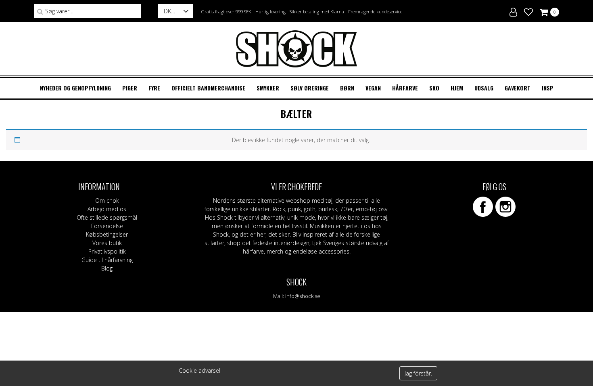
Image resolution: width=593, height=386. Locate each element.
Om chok (107, 200)
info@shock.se (302, 296)
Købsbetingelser (107, 234)
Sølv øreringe (309, 88)
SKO (434, 88)
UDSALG (483, 88)
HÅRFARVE (405, 88)
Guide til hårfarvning (107, 260)
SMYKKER (268, 88)
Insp (547, 88)
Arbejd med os (107, 209)
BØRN (347, 88)
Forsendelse (107, 226)
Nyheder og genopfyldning (75, 88)
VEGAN (373, 88)
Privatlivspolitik (107, 251)
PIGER (129, 88)
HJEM (457, 88)
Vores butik (107, 243)
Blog (107, 268)
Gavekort (517, 88)
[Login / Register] (513, 11)
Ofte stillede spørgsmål (107, 217)
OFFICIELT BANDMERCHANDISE (208, 88)
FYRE (154, 88)
